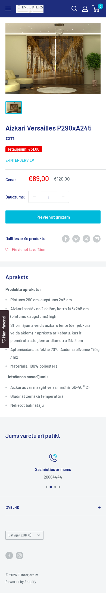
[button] (25, 249)
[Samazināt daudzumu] (34, 197)
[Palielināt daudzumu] (63, 197)
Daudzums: (15, 196)
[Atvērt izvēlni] (8, 9)
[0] (96, 8)
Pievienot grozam (53, 216)
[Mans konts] (85, 9)
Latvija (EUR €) (19, 535)
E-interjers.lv (19, 160)
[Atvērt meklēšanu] (74, 9)
